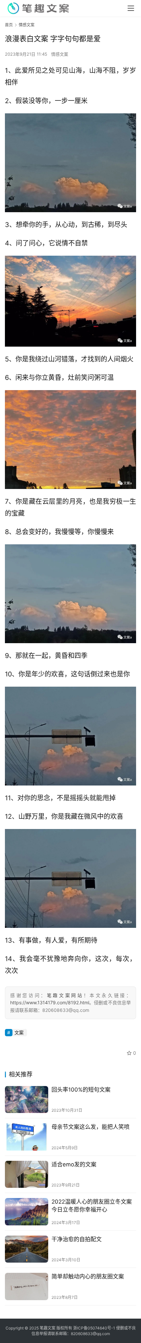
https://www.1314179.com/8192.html (49, 1002)
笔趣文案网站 (65, 995)
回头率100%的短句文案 (81, 1089)
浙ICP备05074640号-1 (94, 1328)
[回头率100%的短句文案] (26, 1099)
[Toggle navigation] (131, 8)
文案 (19, 1032)
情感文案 (59, 54)
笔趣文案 (47, 1328)
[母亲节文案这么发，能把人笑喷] (26, 1137)
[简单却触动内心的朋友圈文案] (26, 1286)
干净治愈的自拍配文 (76, 1239)
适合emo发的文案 (73, 1164)
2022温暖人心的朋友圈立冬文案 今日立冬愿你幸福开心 (91, 1205)
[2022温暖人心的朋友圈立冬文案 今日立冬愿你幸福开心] (26, 1211)
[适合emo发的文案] (26, 1174)
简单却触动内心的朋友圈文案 (87, 1276)
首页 (9, 24)
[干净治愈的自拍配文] (26, 1249)
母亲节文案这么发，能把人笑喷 (90, 1127)
